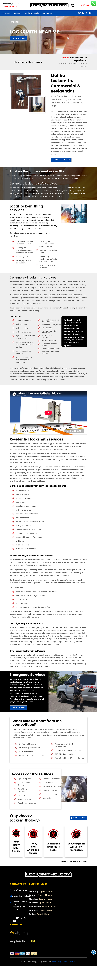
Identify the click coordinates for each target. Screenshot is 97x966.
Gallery (37, 13)
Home (64, 861)
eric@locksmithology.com (23, 896)
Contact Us (47, 13)
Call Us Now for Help (61, 159)
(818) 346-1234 (87, 5)
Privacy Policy (56, 962)
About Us (17, 13)
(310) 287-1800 (19, 38)
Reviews (28, 13)
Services (6, 13)
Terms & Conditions (69, 962)
